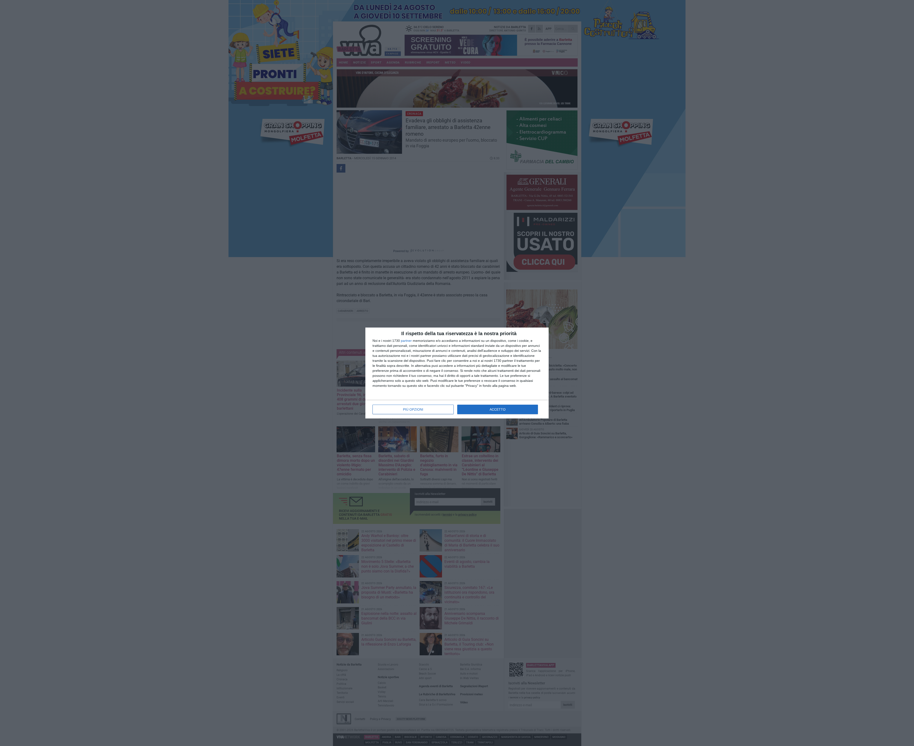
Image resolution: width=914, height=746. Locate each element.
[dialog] (457, 373)
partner (406, 340)
